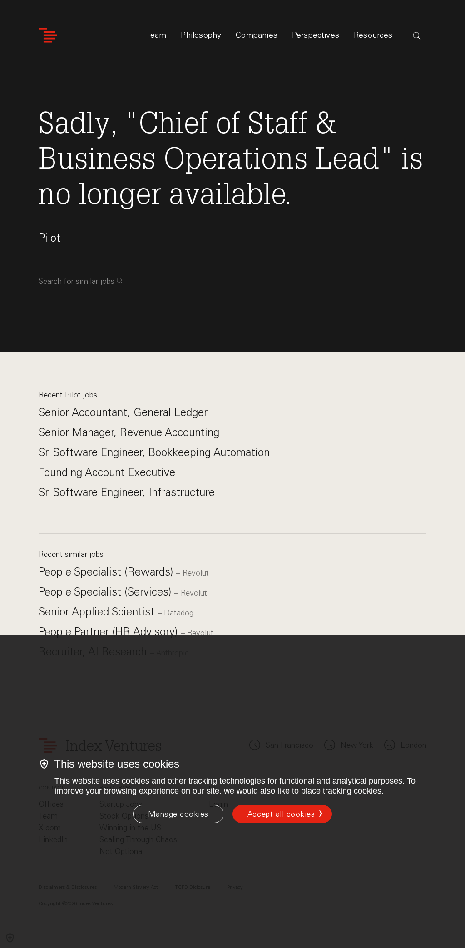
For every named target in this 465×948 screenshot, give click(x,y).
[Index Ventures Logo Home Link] (48, 35)
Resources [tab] (373, 35)
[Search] (416, 36)
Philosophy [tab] (201, 35)
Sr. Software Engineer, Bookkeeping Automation (154, 452)
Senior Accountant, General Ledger (123, 412)
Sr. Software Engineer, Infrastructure (127, 492)
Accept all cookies (281, 814)
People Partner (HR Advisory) (110, 631)
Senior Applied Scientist (98, 611)
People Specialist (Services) (106, 591)
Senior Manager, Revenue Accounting (129, 432)
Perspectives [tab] (315, 35)
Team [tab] (156, 35)
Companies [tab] (256, 35)
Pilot (49, 237)
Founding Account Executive (107, 472)
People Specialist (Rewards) (107, 571)
